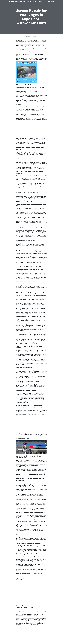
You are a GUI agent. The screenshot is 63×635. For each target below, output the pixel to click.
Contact (52, 1)
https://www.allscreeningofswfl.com (23, 580)
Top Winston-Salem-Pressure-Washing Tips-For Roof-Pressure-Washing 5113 (25, 1)
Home (49, 1)
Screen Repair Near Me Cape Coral (36, 369)
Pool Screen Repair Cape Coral (31, 563)
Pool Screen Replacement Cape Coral (26, 138)
